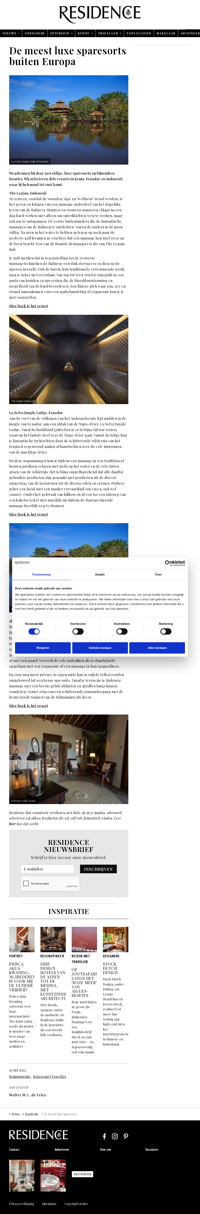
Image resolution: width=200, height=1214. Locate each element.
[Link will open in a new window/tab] (104, 1136)
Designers (35, 33)
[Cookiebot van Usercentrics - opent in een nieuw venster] (168, 563)
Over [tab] (158, 574)
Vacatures (152, 1149)
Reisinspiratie (20, 1076)
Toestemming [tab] (41, 574)
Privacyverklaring (21, 1204)
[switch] (78, 631)
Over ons (105, 1149)
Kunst (83, 33)
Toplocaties (139, 33)
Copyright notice (76, 1204)
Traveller (108, 33)
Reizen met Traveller (49, 1076)
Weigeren (43, 647)
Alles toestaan (157, 647)
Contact (14, 1149)
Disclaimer (49, 1204)
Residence (100, 14)
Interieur (59, 33)
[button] (98, 869)
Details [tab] (100, 574)
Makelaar (165, 33)
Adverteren (62, 1149)
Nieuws (9, 33)
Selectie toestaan (100, 647)
